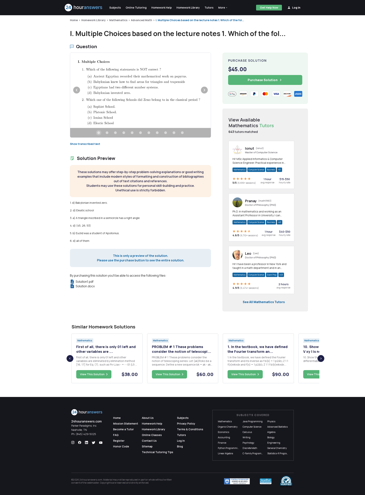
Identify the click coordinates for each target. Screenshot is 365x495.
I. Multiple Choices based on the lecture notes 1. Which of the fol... (200, 20)
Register (119, 440)
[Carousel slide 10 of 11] (174, 132)
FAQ (115, 435)
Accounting (224, 437)
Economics (223, 432)
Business (271, 169)
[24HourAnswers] (83, 7)
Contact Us (149, 440)
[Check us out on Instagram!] (72, 442)
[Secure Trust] (266, 481)
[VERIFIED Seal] (286, 481)
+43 (279, 222)
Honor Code (121, 446)
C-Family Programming (255, 453)
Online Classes (152, 435)
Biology (271, 437)
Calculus (247, 432)
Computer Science (256, 169)
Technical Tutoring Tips (157, 452)
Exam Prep (271, 274)
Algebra (271, 432)
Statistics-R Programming (280, 453)
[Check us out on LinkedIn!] (86, 442)
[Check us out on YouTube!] (100, 442)
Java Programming (253, 421)
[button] (223, 8)
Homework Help (152, 423)
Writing (246, 437)
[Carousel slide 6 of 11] (140, 132)
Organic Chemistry (227, 426)
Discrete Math (250, 448)
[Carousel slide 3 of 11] (115, 132)
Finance (222, 442)
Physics (271, 421)
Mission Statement (125, 423)
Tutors (181, 435)
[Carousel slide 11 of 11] (182, 132)
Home (74, 20)
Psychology (248, 442)
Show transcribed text (85, 144)
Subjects (183, 418)
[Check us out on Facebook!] (79, 442)
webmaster (93, 482)
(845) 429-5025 (86, 434)
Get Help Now (269, 7)
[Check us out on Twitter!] (93, 442)
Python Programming (229, 448)
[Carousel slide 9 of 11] (165, 132)
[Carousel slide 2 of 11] (107, 132)
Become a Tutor (123, 429)
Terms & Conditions (190, 429)
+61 (279, 169)
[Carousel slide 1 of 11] (98, 132)
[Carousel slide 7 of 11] (149, 132)
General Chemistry (277, 448)
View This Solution (92, 374)
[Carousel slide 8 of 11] (157, 132)
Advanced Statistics (277, 426)
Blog (180, 446)
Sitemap (147, 446)
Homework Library (93, 20)
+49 (281, 274)
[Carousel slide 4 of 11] (123, 132)
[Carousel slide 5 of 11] (132, 132)
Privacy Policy (186, 423)
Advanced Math (141, 20)
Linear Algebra (225, 453)
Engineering (273, 442)
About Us (148, 418)
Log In (181, 440)
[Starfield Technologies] (237, 481)
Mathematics (118, 20)
